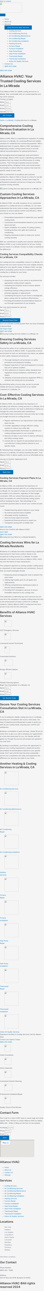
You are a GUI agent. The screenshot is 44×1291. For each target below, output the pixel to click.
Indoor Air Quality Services (18, 61)
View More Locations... (8, 1257)
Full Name (4, 1128)
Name (2, 102)
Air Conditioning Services (18, 33)
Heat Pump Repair (15, 51)
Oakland (7, 1230)
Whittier (7, 1250)
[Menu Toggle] (2, 15)
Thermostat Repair (16, 56)
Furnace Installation (16, 48)
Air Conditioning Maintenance (19, 36)
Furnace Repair (14, 46)
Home (2, 120)
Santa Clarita (9, 1237)
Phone (2, 108)
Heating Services (15, 43)
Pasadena (8, 1245)
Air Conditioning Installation (19, 41)
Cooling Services (15, 31)
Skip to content (5, 1)
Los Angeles (9, 1232)
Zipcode (3, 112)
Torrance (8, 1247)
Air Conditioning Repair (17, 38)
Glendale (8, 1242)
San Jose (8, 1227)
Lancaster (8, 1240)
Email (2, 105)
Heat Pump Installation (17, 54)
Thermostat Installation (17, 59)
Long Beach (9, 1235)
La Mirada (9, 120)
